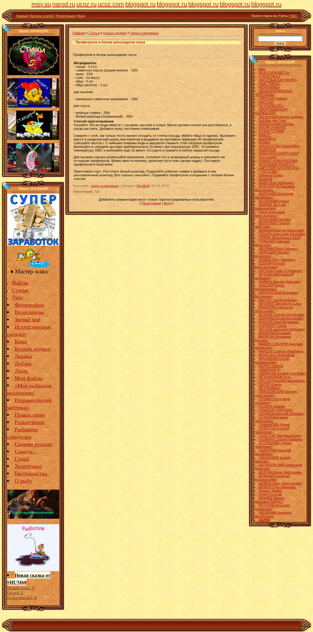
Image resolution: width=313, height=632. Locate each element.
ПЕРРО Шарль (270, 384)
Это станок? (268, 157)
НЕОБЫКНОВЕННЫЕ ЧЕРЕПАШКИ (273, 93)
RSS (293, 15)
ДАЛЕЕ (264, 520)
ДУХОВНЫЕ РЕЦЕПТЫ (277, 164)
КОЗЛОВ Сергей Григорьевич (281, 314)
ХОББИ (264, 142)
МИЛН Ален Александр (276, 355)
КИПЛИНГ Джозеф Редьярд (280, 303)
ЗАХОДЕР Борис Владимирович (269, 287)
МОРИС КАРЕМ (271, 366)
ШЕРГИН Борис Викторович (280, 472)
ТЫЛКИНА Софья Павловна (281, 439)
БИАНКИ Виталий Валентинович (270, 206)
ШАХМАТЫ (267, 139)
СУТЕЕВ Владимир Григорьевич (271, 419)
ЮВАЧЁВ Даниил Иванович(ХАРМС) (269, 499)
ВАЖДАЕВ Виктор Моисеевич (281, 230)
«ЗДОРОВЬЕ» (270, 76)
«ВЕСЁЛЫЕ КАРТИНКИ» (278, 80)
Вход (81, 15)
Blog (262, 69)
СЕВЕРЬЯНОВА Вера (275, 410)
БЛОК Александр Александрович (269, 213)
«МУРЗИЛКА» (269, 87)
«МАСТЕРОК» (270, 84)
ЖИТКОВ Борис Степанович (281, 270)
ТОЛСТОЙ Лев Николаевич (280, 435)
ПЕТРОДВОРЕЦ (271, 106)
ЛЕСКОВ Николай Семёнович (282, 329)
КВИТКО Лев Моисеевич (278, 300)
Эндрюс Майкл (270, 490)
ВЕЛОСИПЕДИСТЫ (274, 73)
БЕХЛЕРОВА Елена (274, 201)
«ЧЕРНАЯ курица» (273, 98)
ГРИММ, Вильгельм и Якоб (279, 237)
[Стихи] (33, 74)
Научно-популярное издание (281, 117)
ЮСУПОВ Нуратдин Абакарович (272, 507)
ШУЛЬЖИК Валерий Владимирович (271, 477)
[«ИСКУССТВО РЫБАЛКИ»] (33, 266)
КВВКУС (265, 135)
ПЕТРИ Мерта (270, 388)
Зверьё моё (27, 319)
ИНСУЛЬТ (266, 102)
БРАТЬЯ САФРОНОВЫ (276, 124)
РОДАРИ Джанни (272, 406)
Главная (22, 15)
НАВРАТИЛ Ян (270, 369)
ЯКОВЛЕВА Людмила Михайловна (273, 514)
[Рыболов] (33, 569)
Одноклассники (271, 175)
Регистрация (65, 15)
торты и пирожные (144, 33)
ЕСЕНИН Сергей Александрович (269, 265)
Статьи (94, 33)
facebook (265, 179)
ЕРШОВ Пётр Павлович (277, 259)
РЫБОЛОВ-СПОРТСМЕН (279, 153)
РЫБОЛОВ (267, 150)
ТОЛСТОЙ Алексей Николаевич (271, 430)
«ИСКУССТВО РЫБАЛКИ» (279, 146)
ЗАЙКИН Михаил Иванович (280, 281)
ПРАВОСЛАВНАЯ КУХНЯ (278, 161)
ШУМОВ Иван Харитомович (280, 483)
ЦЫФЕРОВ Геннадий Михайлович (272, 452)
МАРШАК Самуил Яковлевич (281, 351)
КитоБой (143, 186)
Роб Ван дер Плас (272, 120)
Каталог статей (42, 15)
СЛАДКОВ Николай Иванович (281, 413)
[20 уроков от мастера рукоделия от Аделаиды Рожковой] (33, 516)
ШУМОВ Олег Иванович (277, 487)
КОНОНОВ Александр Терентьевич (273, 309)
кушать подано (115, 33)
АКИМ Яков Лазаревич (276, 182)
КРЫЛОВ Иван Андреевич (279, 322)
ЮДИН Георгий (270, 494)
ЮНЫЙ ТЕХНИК (271, 131)
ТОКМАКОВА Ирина (274, 424)
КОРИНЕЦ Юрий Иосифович (281, 318)
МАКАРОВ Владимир (275, 333)
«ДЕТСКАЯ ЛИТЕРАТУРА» (279, 168)
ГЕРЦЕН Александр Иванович (282, 234)
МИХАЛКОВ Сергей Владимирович (271, 360)
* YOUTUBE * (269, 172)
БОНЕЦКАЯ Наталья (275, 219)
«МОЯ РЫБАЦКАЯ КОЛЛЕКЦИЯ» (271, 111)
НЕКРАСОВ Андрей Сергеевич (282, 373)
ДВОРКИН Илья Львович (278, 248)
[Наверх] (6, 27)
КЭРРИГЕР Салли (272, 325)
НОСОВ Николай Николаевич (282, 380)
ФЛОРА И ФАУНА (272, 128)
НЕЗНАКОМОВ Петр (275, 377)
